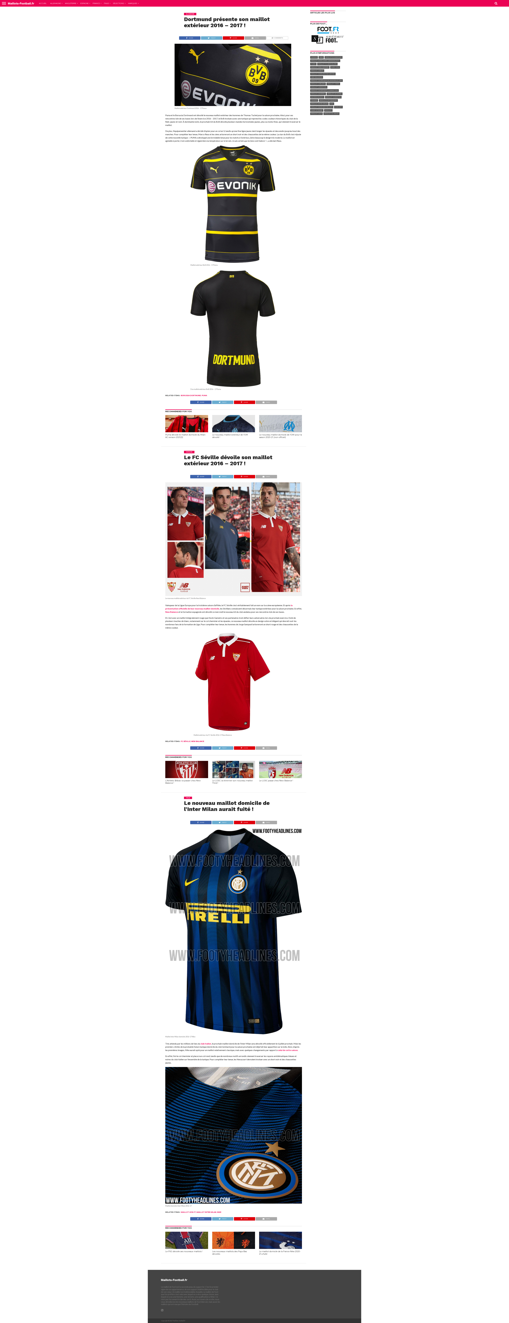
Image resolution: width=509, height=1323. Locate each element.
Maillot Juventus (333, 97)
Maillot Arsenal (318, 94)
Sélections (118, 3)
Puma (204, 395)
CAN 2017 (338, 107)
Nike (219, 1212)
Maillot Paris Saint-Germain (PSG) (325, 60)
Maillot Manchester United (323, 74)
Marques (132, 3)
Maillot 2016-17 (188, 1212)
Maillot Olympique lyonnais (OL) (324, 90)
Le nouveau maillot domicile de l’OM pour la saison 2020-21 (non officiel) (280, 436)
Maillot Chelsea (318, 84)
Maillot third (333, 84)
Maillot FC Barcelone (327, 64)
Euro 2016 (335, 67)
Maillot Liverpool (318, 87)
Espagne (84, 3)
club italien (206, 1043)
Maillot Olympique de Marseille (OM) (326, 80)
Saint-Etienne (316, 110)
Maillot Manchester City (321, 107)
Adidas (314, 57)
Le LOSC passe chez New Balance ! (276, 780)
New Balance (171, 612)
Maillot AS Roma (335, 94)
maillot (328, 110)
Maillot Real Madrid (320, 67)
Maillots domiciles (333, 57)
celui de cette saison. (288, 1050)
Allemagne (55, 3)
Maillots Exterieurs (328, 100)
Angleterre (70, 3)
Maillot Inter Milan (206, 1212)
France (96, 3)
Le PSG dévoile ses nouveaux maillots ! (183, 1251)
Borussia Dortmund (191, 395)
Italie (106, 3)
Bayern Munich (317, 97)
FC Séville (185, 741)
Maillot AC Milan (331, 113)
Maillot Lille (316, 113)
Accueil (43, 3)
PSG (331, 104)
